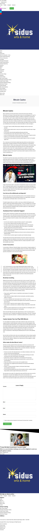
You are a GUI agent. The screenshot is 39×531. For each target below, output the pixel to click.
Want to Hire (2, 502)
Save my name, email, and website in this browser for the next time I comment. (18, 420)
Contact (1, 504)
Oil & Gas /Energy (3, 73)
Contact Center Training (4, 81)
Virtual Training (2, 76)
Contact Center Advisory (4, 62)
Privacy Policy (2, 525)
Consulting (2, 59)
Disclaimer (2, 529)
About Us (1, 500)
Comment (4, 386)
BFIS (1, 68)
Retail (1, 72)
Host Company (2, 88)
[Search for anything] (12, 8)
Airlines (1, 66)
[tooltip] (1, 9)
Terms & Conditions (3, 523)
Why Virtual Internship (4, 86)
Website (4, 414)
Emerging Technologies (4, 60)
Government (2, 69)
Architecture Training (3, 84)
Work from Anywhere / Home (5, 55)
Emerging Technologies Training (5, 79)
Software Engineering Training (5, 82)
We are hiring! (2, 3)
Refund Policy (2, 528)
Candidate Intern (3, 91)
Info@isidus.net (3, 518)
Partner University (3, 89)
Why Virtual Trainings (3, 78)
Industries (2, 65)
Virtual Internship (3, 85)
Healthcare (2, 71)
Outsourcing (2, 53)
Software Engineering (4, 63)
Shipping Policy (3, 526)
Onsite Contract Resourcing (5, 56)
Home (1, 50)
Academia (2, 75)
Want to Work (2, 503)
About (1, 52)
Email (4, 408)
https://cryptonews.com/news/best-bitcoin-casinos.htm (13, 113)
